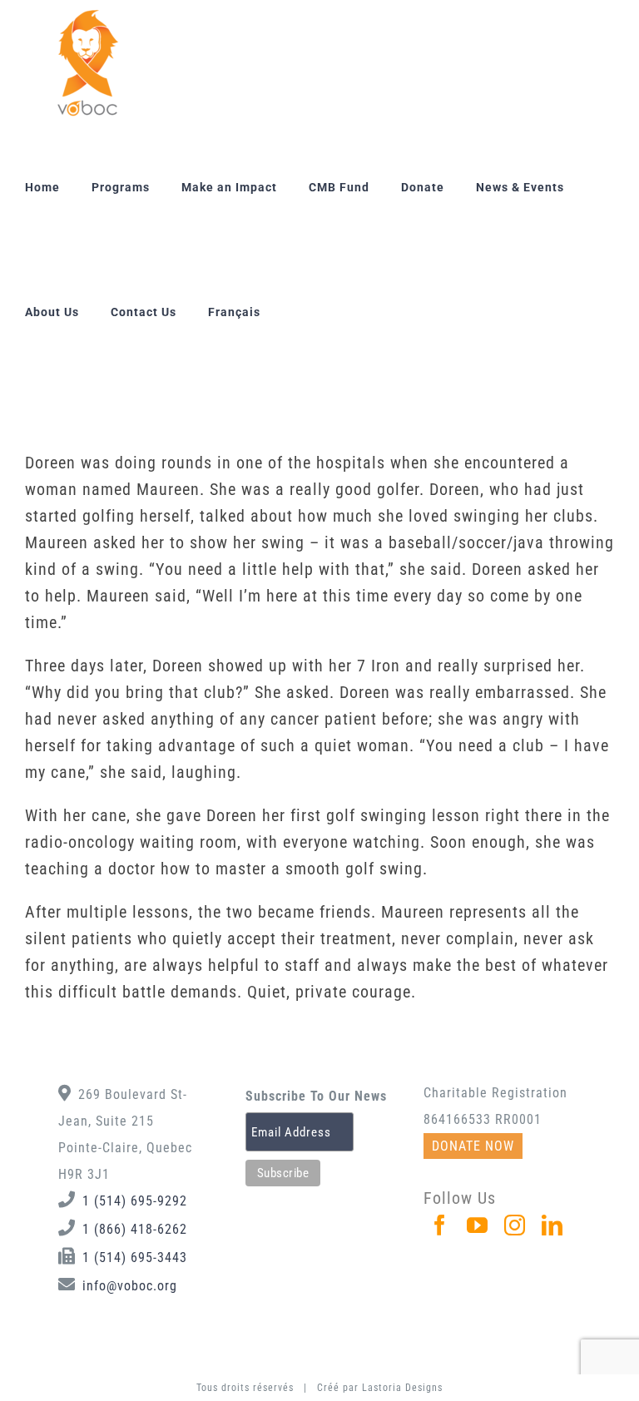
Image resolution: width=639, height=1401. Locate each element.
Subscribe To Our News (316, 1096)
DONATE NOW (473, 1146)
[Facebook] (440, 1225)
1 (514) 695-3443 (134, 1257)
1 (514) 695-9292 (134, 1201)
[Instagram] (515, 1225)
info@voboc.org (129, 1286)
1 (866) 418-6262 (134, 1229)
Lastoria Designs (402, 1388)
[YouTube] (477, 1225)
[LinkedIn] (552, 1225)
